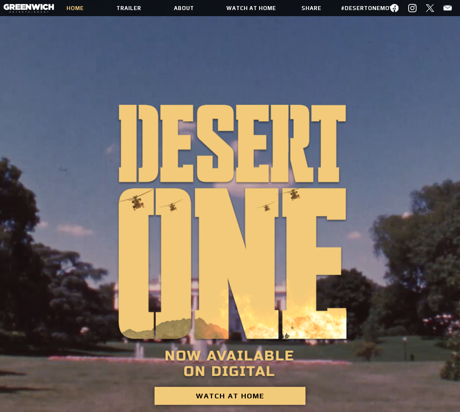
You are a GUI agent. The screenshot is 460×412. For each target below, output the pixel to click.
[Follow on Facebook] (394, 8)
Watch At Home (230, 379)
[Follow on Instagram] (412, 8)
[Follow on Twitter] (430, 8)
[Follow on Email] (447, 8)
